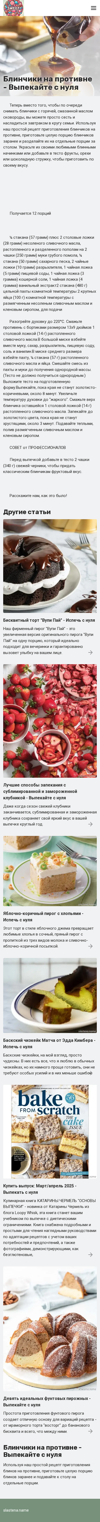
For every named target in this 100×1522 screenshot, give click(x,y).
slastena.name (16, 1510)
